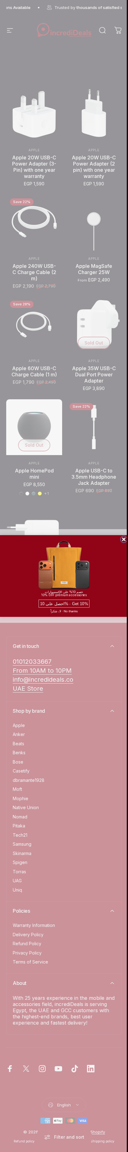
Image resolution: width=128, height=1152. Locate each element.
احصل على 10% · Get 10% (64, 603)
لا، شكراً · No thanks (64, 611)
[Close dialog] (124, 539)
